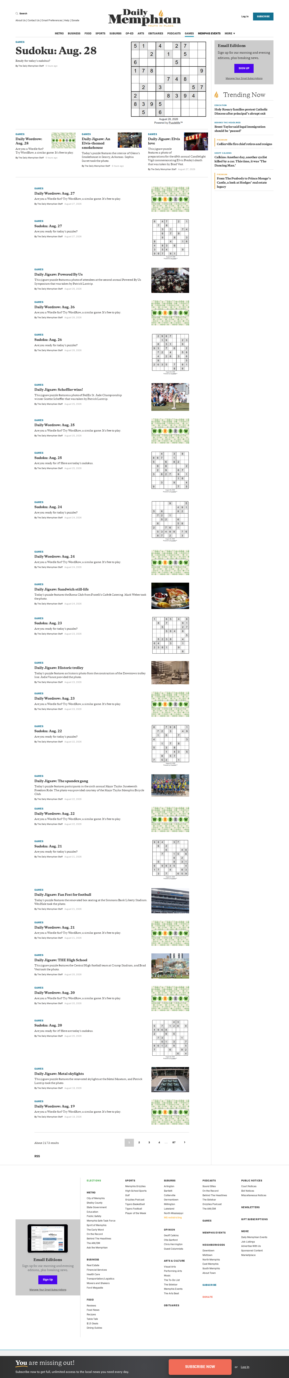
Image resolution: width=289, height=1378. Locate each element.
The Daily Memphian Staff (31, 66)
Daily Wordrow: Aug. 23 (54, 698)
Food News (93, 1309)
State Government (97, 1207)
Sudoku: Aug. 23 (48, 623)
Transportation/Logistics (100, 1278)
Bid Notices (247, 1190)
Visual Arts (170, 1266)
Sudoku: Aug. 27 (48, 226)
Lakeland (169, 1208)
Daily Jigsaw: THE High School (60, 960)
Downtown (208, 1250)
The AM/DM (93, 1243)
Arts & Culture (174, 1260)
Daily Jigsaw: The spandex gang (61, 781)
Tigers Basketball (135, 1204)
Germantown (171, 1199)
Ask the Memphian (97, 1247)
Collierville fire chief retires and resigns (244, 144)
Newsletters (250, 1207)
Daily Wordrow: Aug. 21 (54, 927)
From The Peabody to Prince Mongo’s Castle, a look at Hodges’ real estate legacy (244, 183)
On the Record (95, 1234)
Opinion (169, 1229)
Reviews (91, 1305)
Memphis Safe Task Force (101, 1220)
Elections (94, 1180)
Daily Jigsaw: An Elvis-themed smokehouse (96, 144)
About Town (209, 1272)
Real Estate (93, 1265)
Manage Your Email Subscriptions (244, 78)
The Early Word (95, 1229)
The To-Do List (172, 1280)
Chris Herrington (173, 1244)
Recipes (91, 1314)
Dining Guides (94, 1327)
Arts (141, 33)
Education (92, 1211)
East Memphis (210, 1263)
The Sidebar (171, 1284)
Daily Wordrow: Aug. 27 (54, 193)
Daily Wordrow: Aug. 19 (54, 1106)
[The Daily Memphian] (144, 18)
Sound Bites (209, 1186)
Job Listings (248, 1241)
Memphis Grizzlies (135, 1186)
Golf (127, 1195)
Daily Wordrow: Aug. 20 (54, 993)
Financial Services (97, 1269)
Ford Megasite (95, 1287)
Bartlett (168, 1190)
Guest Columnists (173, 1248)
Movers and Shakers (98, 1283)
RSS (37, 1156)
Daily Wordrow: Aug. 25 (54, 425)
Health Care (93, 1274)
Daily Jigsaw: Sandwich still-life (61, 589)
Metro (59, 33)
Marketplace (248, 1255)
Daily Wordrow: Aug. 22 (54, 814)
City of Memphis (96, 1198)
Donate (75, 20)
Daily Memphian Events (254, 1237)
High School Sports (135, 1190)
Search (23, 13)
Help (66, 20)
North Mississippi (173, 1213)
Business (74, 33)
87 (174, 1142)
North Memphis (211, 1259)
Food (88, 33)
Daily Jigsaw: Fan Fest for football (62, 895)
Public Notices (251, 1180)
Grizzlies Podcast (134, 1199)
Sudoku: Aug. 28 (56, 52)
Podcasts (174, 33)
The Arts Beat (171, 1293)
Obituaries (155, 33)
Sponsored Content (252, 1250)
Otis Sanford (171, 1239)
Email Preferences (51, 20)
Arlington (169, 1186)
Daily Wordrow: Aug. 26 (54, 307)
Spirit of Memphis (96, 1225)
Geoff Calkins (171, 1235)
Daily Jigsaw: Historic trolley (58, 668)
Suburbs (115, 33)
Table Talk (92, 1318)
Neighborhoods (213, 1244)
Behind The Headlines (99, 1238)
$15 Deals (92, 1323)
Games (189, 33)
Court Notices (248, 1186)
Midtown (207, 1255)
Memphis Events (209, 33)
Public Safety (94, 1216)
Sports (100, 33)
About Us (21, 20)
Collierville (169, 1195)
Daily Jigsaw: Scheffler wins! (58, 390)
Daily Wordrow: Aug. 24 (54, 556)
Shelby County (94, 1202)
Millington (169, 1204)
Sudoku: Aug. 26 (48, 340)
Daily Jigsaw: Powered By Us (58, 274)
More (228, 33)
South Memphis (211, 1268)
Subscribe (263, 16)
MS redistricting (173, 1217)
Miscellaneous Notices (253, 1195)
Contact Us (34, 20)
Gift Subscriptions (254, 1219)
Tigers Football (133, 1208)
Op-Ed (129, 33)
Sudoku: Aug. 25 (48, 458)
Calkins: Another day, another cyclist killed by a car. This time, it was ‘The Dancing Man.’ (240, 161)
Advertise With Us (251, 1246)
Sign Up (244, 68)
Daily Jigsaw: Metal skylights (59, 1074)
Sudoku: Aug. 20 (48, 1025)
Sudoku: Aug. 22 (48, 731)
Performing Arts (173, 1270)
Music (167, 1275)
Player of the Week (135, 1213)
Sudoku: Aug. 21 (48, 846)
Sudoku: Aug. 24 (48, 507)
